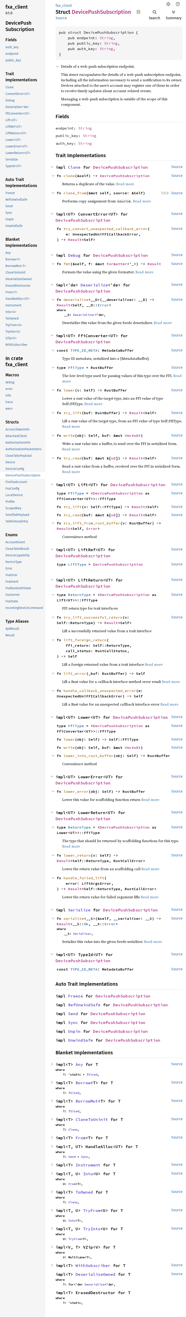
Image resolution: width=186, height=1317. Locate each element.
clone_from (75, 193)
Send (73, 1013)
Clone (74, 167)
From (81, 1137)
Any (79, 1064)
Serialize (79, 910)
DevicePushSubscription (120, 167)
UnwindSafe (80, 1040)
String (106, 38)
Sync (73, 1022)
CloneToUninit (92, 1119)
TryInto (91, 1228)
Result (75, 239)
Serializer (82, 934)
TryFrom (91, 1210)
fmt (67, 264)
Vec (128, 435)
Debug (74, 255)
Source (61, 18)
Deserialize (94, 285)
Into (88, 1173)
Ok (86, 924)
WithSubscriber (93, 1265)
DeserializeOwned (95, 1274)
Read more (125, 183)
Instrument (88, 1165)
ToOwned (84, 1192)
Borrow (83, 1082)
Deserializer (84, 315)
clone (69, 175)
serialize (74, 918)
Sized (92, 1074)
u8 (136, 435)
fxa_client (64, 5)
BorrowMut (87, 1101)
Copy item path (138, 12)
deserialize (76, 299)
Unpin (74, 1031)
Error (103, 305)
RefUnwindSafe (84, 1004)
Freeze (75, 996)
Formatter (117, 264)
